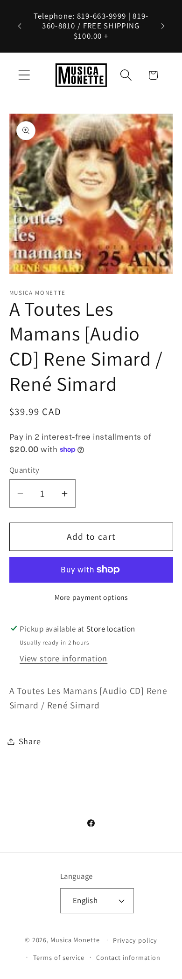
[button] (24, 75)
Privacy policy (135, 940)
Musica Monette (75, 939)
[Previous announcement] (19, 26)
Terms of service (59, 957)
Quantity (24, 470)
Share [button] (30, 741)
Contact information (128, 957)
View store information (63, 658)
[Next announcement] (163, 26)
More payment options (91, 597)
